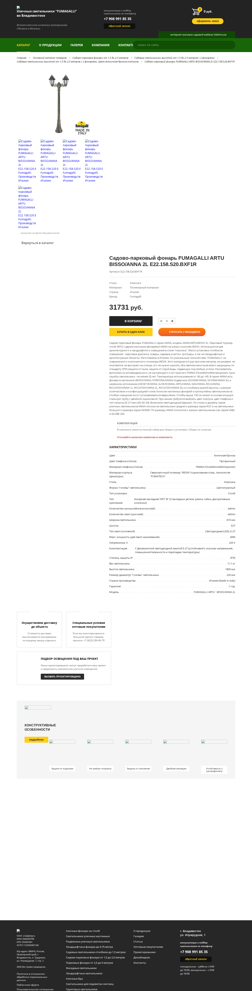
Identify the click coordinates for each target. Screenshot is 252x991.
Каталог (23, 45)
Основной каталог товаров (50, 58)
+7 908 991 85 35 (117, 18)
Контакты (126, 45)
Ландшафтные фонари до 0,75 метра (89, 947)
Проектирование (144, 952)
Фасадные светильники (81, 968)
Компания (100, 45)
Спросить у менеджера (184, 332)
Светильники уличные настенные (88, 936)
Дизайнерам (141, 957)
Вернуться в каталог (37, 243)
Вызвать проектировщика (62, 676)
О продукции (50, 45)
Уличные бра (74, 978)
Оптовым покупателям (148, 947)
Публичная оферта (28, 984)
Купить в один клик (131, 332)
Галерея (76, 45)
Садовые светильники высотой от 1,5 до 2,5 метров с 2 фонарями (174, 58)
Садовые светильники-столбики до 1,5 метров (96, 952)
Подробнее (36, 739)
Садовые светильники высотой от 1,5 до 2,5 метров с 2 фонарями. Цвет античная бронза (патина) (78, 61)
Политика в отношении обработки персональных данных (32, 977)
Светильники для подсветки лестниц (90, 984)
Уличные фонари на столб (83, 931)
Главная (21, 58)
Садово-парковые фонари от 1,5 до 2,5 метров (100, 58)
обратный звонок (119, 26)
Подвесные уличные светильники (88, 941)
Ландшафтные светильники (84, 973)
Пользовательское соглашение (35, 989)
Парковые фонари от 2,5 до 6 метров (89, 962)
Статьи (138, 941)
